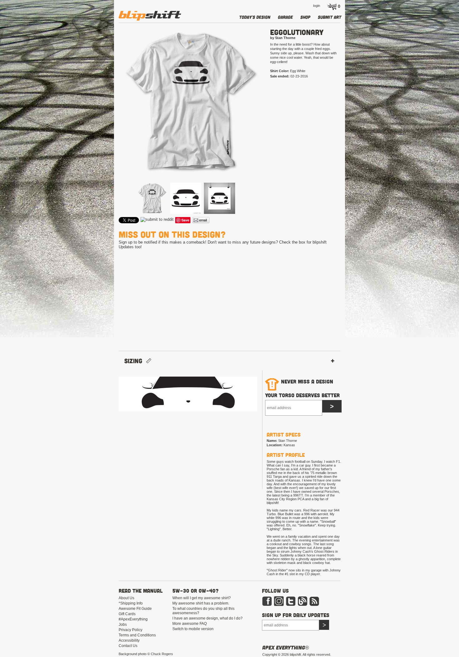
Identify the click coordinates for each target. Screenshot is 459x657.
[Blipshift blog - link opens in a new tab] (303, 605)
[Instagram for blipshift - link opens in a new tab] (279, 605)
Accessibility (129, 640)
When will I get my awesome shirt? (201, 598)
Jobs (123, 624)
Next (272, 111)
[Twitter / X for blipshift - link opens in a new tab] (291, 605)
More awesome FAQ (189, 623)
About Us (126, 598)
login (316, 5)
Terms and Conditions (137, 635)
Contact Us (128, 646)
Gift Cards (127, 614)
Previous (109, 111)
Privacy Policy (130, 630)
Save (185, 220)
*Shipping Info (131, 603)
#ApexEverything (133, 619)
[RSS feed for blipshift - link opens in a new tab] (314, 605)
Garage (285, 17)
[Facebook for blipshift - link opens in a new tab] (267, 605)
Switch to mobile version (193, 629)
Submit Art (329, 17)
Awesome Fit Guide (135, 608)
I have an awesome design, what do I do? (207, 618)
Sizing (135, 361)
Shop (305, 17)
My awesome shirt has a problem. (200, 603)
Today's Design (254, 17)
